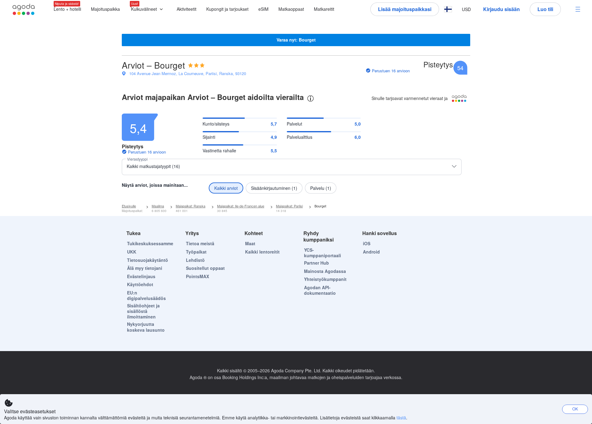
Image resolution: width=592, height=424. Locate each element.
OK (575, 409)
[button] (148, 9)
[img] (196, 65)
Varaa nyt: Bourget (296, 40)
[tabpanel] (296, 152)
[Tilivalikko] (578, 9)
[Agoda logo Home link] (24, 9)
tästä (401, 417)
